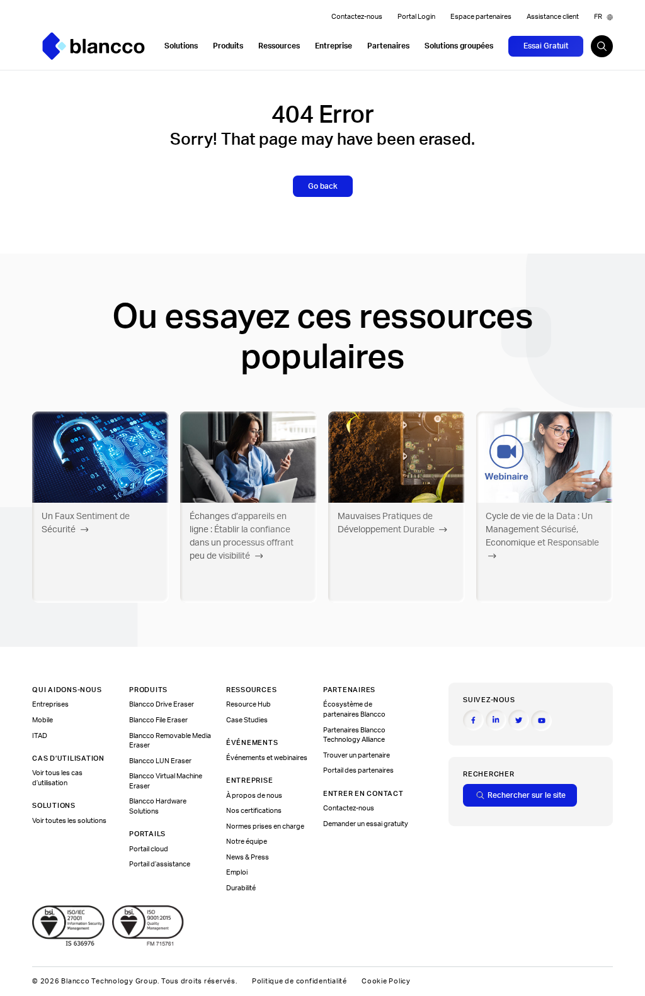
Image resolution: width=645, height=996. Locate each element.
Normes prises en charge (265, 827)
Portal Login (416, 17)
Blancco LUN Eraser (160, 761)
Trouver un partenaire (356, 756)
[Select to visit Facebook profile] (473, 720)
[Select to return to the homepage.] (93, 46)
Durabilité (241, 888)
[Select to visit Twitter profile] (518, 720)
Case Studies (247, 720)
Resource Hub (248, 705)
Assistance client (553, 17)
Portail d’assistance (159, 864)
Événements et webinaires (266, 758)
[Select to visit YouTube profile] (541, 720)
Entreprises (50, 705)
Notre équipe (246, 842)
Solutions (181, 46)
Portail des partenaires (358, 771)
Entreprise (333, 46)
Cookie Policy (386, 981)
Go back (323, 186)
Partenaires (388, 46)
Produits (228, 46)
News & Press (247, 857)
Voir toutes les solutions (69, 821)
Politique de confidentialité (299, 981)
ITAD (39, 736)
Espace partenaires (480, 17)
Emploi (237, 873)
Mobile (42, 720)
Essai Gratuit (545, 46)
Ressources (279, 46)
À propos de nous (254, 796)
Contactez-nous (356, 17)
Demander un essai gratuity (365, 824)
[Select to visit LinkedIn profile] (496, 720)
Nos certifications (254, 811)
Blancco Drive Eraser (161, 705)
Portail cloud (148, 849)
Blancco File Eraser (158, 720)
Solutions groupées (459, 46)
